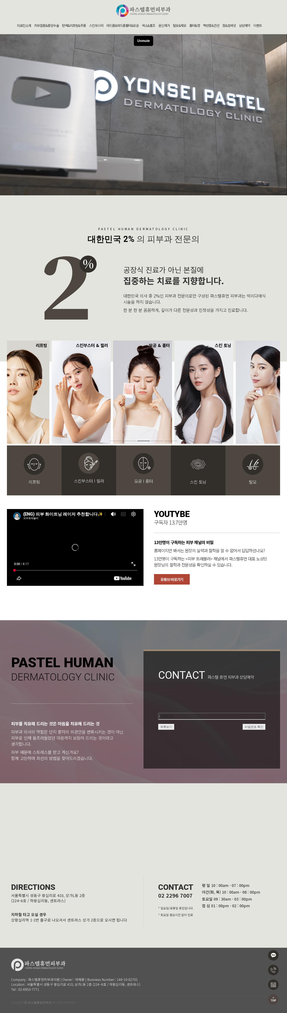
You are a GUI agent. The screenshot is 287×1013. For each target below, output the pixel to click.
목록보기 (166, 726)
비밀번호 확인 (254, 726)
